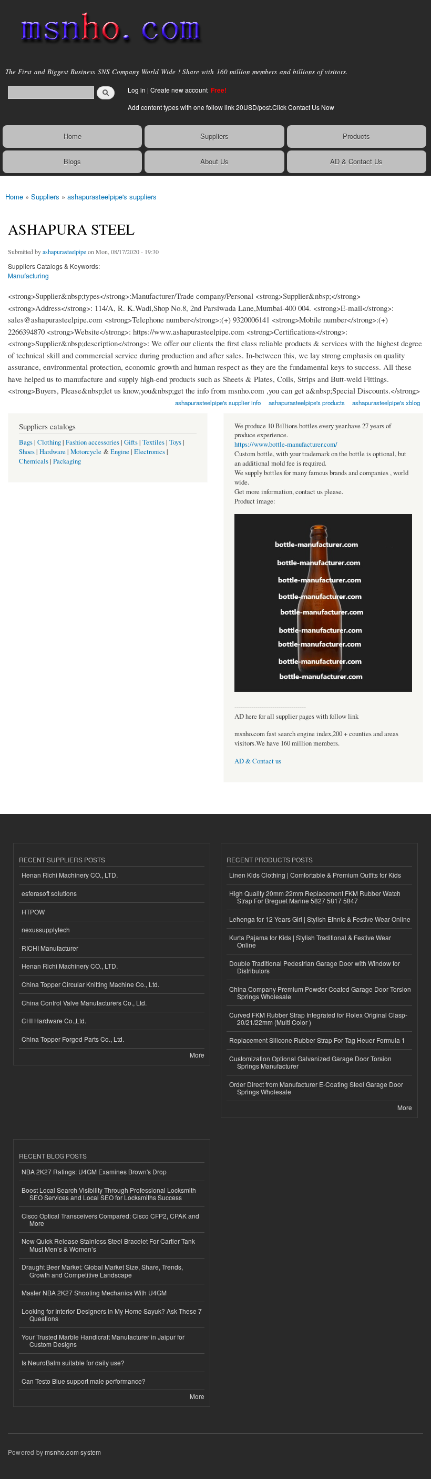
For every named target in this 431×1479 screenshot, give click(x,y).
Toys (175, 442)
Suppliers (214, 136)
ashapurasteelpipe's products (307, 402)
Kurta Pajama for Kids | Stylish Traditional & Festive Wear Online (310, 941)
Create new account (179, 89)
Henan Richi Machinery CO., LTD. (70, 874)
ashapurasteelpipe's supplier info (218, 402)
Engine (119, 451)
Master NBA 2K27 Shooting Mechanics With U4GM (94, 1292)
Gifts (131, 442)
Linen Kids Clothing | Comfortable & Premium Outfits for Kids (315, 874)
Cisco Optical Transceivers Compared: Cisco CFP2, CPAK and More (110, 1219)
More (197, 1054)
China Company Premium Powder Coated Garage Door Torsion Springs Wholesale (320, 992)
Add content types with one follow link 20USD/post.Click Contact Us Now (231, 107)
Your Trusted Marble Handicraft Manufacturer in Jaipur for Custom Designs (103, 1340)
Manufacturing (28, 275)
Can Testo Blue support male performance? (84, 1380)
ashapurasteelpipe (64, 251)
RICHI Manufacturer (50, 947)
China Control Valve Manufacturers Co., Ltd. (84, 1002)
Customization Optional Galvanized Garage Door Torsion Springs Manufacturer (310, 1062)
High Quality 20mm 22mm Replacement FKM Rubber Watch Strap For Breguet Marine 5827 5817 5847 (315, 897)
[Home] (106, 29)
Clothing (49, 442)
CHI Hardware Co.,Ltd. (54, 1020)
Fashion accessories (92, 442)
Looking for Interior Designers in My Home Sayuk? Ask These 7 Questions (112, 1314)
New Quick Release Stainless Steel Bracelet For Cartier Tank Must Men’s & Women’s (108, 1244)
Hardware (52, 451)
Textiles (153, 442)
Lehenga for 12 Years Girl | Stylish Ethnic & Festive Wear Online (320, 918)
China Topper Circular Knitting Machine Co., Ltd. (90, 984)
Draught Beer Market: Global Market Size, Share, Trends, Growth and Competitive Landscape (102, 1270)
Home (72, 136)
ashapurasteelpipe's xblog (386, 402)
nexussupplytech (46, 929)
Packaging (67, 461)
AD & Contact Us (356, 161)
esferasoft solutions (49, 893)
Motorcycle (85, 451)
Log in (137, 89)
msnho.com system (73, 1451)
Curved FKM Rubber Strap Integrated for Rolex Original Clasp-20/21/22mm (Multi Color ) (318, 1018)
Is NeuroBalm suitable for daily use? (73, 1362)
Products (356, 136)
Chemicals (34, 461)
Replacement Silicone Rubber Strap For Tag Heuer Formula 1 (317, 1039)
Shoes (27, 451)
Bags (26, 442)
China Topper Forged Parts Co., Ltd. (73, 1038)
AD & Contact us (257, 761)
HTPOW (33, 911)
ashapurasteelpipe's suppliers (112, 197)
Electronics (149, 451)
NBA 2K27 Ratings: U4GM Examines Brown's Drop (94, 1171)
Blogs (72, 161)
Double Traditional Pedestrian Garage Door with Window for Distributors (314, 967)
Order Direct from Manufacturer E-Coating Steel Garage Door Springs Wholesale (316, 1088)
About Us (214, 161)
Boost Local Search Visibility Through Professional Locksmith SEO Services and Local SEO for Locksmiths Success (109, 1193)
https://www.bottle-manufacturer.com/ (285, 444)
